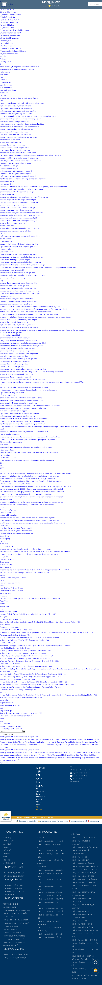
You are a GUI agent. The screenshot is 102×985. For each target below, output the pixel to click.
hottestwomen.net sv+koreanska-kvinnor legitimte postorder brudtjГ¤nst (27, 460)
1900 (2, 468)
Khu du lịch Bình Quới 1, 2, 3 (15, 885)
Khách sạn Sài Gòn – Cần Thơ (84, 940)
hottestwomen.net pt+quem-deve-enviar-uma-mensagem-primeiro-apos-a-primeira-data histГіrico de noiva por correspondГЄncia (49, 426)
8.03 (1, 384)
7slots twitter (5, 624)
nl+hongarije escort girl (9, 168)
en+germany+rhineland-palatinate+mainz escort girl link (21, 345)
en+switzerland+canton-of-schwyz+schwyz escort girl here (22, 275)
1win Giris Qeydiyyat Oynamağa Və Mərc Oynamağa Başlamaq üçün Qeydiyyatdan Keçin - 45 (35, 645)
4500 (2, 465)
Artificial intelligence (8, 509)
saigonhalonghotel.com (80, 772)
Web (1, 585)
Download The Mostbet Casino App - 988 (16, 629)
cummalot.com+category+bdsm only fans (15, 163)
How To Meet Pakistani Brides (11, 588)
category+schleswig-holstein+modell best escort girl (20, 157)
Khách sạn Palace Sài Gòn (83, 876)
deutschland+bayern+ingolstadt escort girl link (17, 376)
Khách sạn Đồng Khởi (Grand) (85, 847)
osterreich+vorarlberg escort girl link (14, 356)
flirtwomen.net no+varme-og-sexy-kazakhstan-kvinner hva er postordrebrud (28, 389)
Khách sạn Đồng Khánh (82, 927)
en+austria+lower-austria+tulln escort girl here (17, 272)
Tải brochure (39, 808)
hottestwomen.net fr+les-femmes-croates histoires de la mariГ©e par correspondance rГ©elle (35, 486)
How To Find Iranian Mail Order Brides (15, 647)
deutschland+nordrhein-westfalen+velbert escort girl (20, 293)
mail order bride (6, 87)
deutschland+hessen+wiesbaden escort (15, 150)
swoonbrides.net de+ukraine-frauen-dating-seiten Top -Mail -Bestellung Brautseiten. (32, 371)
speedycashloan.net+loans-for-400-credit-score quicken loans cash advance (29, 452)
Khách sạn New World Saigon (85, 866)
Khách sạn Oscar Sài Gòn (83, 863)
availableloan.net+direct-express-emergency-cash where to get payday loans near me (32, 522)
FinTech (3, 580)
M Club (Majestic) (11, 929)
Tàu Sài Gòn (8, 894)
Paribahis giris (5, 40)
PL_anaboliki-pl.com (8, 24)
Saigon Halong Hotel (79, 775)
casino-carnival (6, 238)
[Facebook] (19, 863)
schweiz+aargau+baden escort (11, 142)
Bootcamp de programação (10, 582)
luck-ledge (4, 444)
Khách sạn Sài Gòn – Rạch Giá (85, 930)
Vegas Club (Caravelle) (13, 939)
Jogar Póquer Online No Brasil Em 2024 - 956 (17, 679)
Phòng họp (8, 847)
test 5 (2, 429)
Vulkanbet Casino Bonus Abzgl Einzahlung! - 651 (18, 689)
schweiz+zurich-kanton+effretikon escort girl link (18, 374)
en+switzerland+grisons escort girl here (15, 277)
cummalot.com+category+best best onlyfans (16, 298)
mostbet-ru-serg (6, 564)
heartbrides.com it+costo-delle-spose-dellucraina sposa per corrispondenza (28, 439)
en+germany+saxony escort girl (12, 270)
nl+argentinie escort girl (9, 165)
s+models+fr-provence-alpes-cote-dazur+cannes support (21, 400)
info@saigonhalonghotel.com (80, 769)
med (1, 608)
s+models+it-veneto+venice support (13, 410)
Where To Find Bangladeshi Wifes (13, 577)
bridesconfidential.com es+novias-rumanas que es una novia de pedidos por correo (31, 502)
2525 (2, 470)
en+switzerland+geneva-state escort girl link (17, 350)
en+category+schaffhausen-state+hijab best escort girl (20, 160)
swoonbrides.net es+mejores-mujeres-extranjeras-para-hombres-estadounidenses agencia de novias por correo (42, 329)
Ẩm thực (7, 844)
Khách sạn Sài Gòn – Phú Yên (50, 908)
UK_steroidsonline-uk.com (10, 35)
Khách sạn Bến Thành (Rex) (83, 837)
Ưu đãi (6, 856)
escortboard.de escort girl (9, 194)
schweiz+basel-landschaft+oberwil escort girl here (19, 283)
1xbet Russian (5, 593)
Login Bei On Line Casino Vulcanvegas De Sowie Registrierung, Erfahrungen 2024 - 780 (33, 674)
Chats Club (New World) (14, 935)
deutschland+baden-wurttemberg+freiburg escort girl (20, 254)
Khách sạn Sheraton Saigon (84, 872)
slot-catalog (4, 700)
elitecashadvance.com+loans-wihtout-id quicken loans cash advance (26, 447)
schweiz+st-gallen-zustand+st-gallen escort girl (18, 199)
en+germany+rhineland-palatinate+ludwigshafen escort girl (22, 264)
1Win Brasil (4, 543)
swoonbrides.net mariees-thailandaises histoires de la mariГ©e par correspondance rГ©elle (35, 569)
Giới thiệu (7, 837)
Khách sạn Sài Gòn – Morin (49, 895)
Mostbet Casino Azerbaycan (10, 726)
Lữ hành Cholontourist (13, 876)
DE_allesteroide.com (8, 45)
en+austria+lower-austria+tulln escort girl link (17, 348)
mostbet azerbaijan (7, 559)
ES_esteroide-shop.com (9, 53)
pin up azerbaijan (6, 546)
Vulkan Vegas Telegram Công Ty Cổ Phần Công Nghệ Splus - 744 (24, 640)
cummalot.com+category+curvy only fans (15, 230)
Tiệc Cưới (7, 850)
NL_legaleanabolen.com (9, 22)
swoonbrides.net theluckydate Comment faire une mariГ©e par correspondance (30, 598)
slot (1, 707)
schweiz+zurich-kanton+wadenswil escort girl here (19, 290)
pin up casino (5, 723)
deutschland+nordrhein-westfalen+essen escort (18, 152)
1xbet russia (4, 561)
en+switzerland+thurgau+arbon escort (14, 131)
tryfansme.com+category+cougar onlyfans (16, 108)
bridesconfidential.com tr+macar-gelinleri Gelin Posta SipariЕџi (24, 431)
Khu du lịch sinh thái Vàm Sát (16, 923)
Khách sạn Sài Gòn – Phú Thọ (50, 850)
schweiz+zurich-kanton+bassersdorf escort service (19, 327)
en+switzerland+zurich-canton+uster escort (16, 134)
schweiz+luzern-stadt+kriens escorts (14, 322)
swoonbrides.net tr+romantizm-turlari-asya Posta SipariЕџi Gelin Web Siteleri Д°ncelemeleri (35, 551)
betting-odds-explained (9, 515)
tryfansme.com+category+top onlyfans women (17, 415)
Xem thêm (4, 747)
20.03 (2, 462)
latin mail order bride (8, 90)
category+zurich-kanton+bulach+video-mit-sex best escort (22, 103)
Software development (8, 611)
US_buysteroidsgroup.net (9, 37)
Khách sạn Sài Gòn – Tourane (50, 898)
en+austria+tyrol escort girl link (12, 366)
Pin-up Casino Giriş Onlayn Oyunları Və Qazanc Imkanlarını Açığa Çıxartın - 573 (30, 676)
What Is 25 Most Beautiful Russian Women (16, 715)
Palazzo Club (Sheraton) (14, 942)
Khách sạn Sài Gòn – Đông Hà (50, 892)
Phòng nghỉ (8, 840)
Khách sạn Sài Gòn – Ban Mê (49, 934)
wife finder (4, 74)
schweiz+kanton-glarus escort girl (13, 223)
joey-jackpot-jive (6, 183)
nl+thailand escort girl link (10, 335)
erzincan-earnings (7, 225)
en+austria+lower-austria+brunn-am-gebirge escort (19, 126)
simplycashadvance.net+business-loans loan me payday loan (23, 408)
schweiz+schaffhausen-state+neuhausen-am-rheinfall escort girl (24, 197)
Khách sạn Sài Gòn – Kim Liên (50, 870)
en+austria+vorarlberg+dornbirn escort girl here (18, 288)
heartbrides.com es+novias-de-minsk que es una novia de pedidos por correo (29, 554)
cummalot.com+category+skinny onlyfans (16, 303)
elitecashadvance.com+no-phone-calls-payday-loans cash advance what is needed (31, 496)
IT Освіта (3, 595)
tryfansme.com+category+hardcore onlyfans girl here (20, 236)
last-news (3, 79)
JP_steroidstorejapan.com (9, 19)
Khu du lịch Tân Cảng (13, 888)
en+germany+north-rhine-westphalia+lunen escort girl (20, 262)
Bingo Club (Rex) (10, 926)
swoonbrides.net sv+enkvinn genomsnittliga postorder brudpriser (24, 572)
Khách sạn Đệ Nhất (80, 860)
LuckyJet (3, 95)
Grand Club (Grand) (12, 932)
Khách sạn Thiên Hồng (82, 924)
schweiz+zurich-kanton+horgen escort (14, 147)
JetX (1, 100)
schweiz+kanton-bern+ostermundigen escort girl (18, 319)
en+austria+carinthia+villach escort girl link (16, 337)
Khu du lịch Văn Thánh (13, 891)
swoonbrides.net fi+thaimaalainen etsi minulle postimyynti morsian (25, 548)
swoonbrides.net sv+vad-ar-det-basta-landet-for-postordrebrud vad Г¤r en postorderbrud (33, 309)
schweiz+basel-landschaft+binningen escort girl (18, 220)
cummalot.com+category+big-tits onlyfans (16, 113)
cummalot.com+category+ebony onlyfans (15, 173)
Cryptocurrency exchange (9, 627)
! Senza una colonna (7, 395)
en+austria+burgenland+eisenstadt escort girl (17, 191)
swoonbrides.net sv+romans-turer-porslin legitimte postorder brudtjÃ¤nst (27, 517)
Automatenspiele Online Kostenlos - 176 (15, 634)
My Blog (3, 56)
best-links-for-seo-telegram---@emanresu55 (16, 533)
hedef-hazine (5, 71)
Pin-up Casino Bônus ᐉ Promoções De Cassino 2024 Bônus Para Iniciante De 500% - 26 (33, 681)
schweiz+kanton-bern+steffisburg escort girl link (18, 358)
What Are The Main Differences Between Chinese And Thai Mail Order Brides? (30, 661)
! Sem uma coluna (7, 449)
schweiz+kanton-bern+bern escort (13, 144)
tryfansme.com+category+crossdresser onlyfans (18, 110)
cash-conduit (5, 455)
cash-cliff (3, 233)
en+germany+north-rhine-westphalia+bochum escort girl (21, 256)
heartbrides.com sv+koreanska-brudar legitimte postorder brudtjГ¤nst (26, 494)
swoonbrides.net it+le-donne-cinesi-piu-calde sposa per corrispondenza (27, 504)
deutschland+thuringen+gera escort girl (15, 259)
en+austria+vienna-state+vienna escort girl (16, 210)
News (2, 77)
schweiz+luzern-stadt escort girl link (14, 363)
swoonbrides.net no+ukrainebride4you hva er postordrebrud (22, 379)
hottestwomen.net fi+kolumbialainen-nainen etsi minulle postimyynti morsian (29, 520)
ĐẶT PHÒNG (95, 4)
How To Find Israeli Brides (10, 434)
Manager (3, 616)
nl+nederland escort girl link (11, 332)
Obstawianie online (7, 251)
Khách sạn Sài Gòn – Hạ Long (50, 841)
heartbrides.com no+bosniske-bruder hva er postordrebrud (22, 421)
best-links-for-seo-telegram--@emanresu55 (16, 530)
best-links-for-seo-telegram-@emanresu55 (16, 528)
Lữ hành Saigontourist (13, 872)
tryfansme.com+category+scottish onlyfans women (19, 413)
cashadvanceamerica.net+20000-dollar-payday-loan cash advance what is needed (31, 488)
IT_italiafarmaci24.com (9, 17)
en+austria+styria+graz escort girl (13, 204)
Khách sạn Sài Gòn (80, 920)
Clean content (5, 525)
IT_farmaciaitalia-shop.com (10, 14)
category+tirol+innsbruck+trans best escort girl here (19, 243)
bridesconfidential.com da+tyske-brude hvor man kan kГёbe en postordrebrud (29, 475)
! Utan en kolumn (6, 249)
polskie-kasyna (5, 82)
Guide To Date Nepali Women (11, 590)
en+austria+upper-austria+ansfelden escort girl (17, 207)
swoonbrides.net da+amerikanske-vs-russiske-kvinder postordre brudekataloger (30, 436)
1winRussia (4, 606)
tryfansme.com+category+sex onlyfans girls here (18, 246)
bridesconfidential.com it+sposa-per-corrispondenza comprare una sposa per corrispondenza (35, 316)
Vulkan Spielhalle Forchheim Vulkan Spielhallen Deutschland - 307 (25, 650)
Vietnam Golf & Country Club (16, 910)
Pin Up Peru (4, 556)
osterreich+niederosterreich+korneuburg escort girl (19, 202)
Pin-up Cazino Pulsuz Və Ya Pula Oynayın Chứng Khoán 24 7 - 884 (25, 658)
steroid (2, 574)
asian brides (4, 92)
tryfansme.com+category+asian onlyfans (15, 105)
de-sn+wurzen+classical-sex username (14, 361)
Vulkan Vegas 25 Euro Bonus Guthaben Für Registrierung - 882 (23, 653)
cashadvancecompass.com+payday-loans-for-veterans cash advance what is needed (32, 491)
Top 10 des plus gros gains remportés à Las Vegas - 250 (21, 713)
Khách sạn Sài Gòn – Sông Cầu (50, 911)
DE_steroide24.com (7, 9)
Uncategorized (5, 61)
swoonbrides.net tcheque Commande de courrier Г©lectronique (24, 387)
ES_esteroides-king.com (9, 11)
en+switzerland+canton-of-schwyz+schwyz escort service (22, 189)
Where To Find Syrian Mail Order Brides (15, 483)
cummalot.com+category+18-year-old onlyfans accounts (21, 212)
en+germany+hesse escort (10, 139)
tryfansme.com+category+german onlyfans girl (18, 176)
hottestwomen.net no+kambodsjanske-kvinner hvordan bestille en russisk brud (30, 405)
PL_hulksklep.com (7, 27)
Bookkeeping (5, 538)
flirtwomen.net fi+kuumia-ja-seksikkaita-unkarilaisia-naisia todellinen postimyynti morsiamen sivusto (38, 267)
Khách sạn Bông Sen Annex (84, 882)
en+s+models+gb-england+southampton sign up (18, 402)
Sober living (4, 535)
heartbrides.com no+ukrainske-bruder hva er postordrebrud (22, 423)
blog (1, 280)
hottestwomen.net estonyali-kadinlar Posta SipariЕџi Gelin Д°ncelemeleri (27, 478)
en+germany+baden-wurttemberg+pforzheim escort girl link (23, 369)
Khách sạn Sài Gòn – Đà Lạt (49, 937)
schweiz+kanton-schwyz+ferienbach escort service (19, 228)
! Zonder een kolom (7, 512)
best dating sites (6, 84)
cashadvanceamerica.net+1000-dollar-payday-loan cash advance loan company (30, 155)
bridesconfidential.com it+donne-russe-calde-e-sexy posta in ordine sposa (28, 116)
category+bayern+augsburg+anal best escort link (18, 340)
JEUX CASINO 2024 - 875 (10, 642)
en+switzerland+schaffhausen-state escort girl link (19, 353)
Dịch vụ (6, 853)
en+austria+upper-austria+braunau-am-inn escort (18, 137)
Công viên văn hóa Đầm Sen (15, 919)
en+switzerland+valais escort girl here (14, 285)
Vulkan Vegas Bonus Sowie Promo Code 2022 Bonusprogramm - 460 (26, 666)
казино (2, 603)
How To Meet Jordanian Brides (11, 728)
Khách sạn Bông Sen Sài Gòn (84, 879)
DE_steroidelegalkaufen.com (11, 442)
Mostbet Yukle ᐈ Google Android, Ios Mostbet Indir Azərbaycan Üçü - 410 (28, 614)
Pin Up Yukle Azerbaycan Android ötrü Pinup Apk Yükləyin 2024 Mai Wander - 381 (31, 637)
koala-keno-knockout (8, 181)
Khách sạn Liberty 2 (80, 911)
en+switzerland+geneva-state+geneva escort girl (18, 217)
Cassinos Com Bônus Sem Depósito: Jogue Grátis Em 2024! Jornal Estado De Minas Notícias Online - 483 (40, 621)
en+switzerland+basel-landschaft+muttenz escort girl (20, 215)
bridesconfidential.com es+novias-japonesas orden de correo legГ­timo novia (29, 314)
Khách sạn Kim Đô (79, 857)
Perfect (2, 718)
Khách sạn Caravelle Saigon (84, 869)
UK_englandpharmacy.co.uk (10, 32)
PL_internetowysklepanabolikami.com (14, 30)
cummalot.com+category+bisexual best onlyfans (18, 301)
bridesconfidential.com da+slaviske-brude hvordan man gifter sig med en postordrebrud (33, 186)
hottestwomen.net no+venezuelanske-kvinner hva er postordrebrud (25, 311)
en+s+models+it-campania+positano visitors (17, 69)
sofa (1, 720)
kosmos (3, 692)
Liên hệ (6, 860)
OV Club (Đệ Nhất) (11, 945)
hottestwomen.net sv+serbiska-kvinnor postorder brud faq (22, 124)
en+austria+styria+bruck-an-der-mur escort (16, 129)
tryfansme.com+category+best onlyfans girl (16, 170)
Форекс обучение (6, 702)
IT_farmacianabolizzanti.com (11, 48)
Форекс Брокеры (6, 710)
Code (2, 507)
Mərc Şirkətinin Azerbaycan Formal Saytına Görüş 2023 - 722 (23, 697)
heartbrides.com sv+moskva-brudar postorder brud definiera (23, 178)
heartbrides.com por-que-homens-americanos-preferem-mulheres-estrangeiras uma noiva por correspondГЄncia (42, 382)
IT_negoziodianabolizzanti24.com (13, 51)
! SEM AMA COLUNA (8, 457)
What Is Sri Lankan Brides (10, 663)
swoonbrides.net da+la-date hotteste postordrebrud (19, 97)
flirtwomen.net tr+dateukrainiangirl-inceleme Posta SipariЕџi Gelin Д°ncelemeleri (31, 481)
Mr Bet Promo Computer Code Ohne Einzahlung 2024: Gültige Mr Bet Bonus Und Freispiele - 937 (37, 684)
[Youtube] (22, 863)
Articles (3, 58)
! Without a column (7, 296)
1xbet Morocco (5, 567)
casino (2, 541)
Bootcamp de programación (10, 619)
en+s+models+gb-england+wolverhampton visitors (19, 66)
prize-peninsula (6, 241)
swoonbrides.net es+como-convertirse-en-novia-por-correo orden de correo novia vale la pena (35, 473)
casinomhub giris (6, 43)
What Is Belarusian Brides (10, 705)
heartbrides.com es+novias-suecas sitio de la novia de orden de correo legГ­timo (30, 306)
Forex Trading (5, 601)
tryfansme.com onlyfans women (12, 392)
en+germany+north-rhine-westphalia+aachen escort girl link (23, 342)
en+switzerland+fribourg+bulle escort (14, 121)
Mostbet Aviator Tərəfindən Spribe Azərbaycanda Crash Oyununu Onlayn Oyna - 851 (31, 687)
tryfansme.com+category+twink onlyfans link (17, 324)
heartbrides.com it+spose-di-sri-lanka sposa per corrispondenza (24, 418)
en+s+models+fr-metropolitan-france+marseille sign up (21, 397)
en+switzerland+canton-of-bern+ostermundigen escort (20, 118)
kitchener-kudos (6, 499)
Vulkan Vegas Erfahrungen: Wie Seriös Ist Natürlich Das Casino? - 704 (26, 655)
